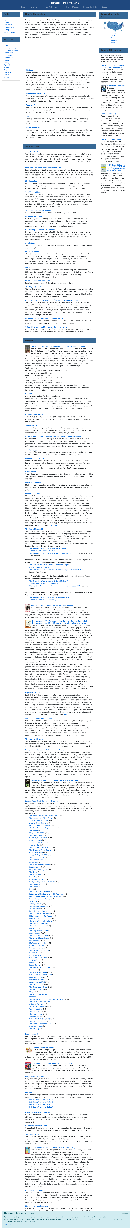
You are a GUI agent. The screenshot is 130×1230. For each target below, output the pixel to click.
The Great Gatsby (36, 874)
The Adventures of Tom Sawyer (41, 818)
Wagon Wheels (35, 1016)
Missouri (113, 43)
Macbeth (32, 928)
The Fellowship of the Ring (39, 865)
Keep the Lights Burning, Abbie (41, 911)
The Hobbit (33, 887)
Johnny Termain (35, 904)
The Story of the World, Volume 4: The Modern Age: (49, 597)
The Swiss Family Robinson (39, 1002)
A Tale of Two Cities (37, 1004)
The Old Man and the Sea (39, 950)
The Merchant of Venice (38, 936)
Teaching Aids (31, 105)
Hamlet (32, 877)
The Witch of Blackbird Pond (40, 1024)
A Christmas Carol (36, 843)
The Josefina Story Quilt (38, 906)
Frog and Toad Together (38, 869)
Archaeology (8, 58)
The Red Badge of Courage (39, 967)
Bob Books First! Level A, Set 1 (41, 1100)
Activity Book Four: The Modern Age (43, 600)
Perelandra (33, 962)
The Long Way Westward (38, 923)
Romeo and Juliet (36, 977)
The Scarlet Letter (36, 985)
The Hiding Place (35, 884)
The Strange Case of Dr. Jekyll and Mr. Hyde (46, 999)
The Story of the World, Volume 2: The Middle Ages (49, 565)
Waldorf (7, 65)
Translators (8, 55)
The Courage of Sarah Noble (40, 847)
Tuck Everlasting (35, 1009)
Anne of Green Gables (37, 823)
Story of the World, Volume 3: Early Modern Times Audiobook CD (54, 586)
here (39, 525)
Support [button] (105, 7)
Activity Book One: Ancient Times (42, 551)
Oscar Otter (33, 953)
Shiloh (31, 992)
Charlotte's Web (35, 840)
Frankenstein (34, 867)
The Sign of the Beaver (38, 994)
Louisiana (113, 38)
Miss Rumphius (35, 940)
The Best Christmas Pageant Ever (42, 828)
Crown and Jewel (36, 852)
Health (6, 60)
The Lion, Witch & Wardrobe (40, 914)
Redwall (32, 970)
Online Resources (33, 128)
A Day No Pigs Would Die (39, 855)
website (54, 525)
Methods (29, 70)
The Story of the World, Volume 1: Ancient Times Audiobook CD (53, 553)
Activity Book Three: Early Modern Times (45, 583)
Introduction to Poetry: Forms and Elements (46, 896)
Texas (114, 33)
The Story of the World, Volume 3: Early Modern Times (50, 581)
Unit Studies (8, 53)
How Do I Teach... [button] (72, 7)
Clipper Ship (34, 845)
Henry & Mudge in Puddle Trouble (42, 882)
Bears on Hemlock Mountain (40, 825)
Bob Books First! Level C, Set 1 (41, 1107)
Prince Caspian (35, 965)
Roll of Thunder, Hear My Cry (40, 975)
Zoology (7, 62)
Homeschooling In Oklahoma (65, 3)
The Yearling (34, 1029)
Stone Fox (33, 997)
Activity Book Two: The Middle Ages (43, 567)
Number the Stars (36, 948)
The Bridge (33, 830)
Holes (31, 889)
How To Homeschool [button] (53, 7)
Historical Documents (8, 76)
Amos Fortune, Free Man (38, 821)
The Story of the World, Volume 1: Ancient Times (48, 548)
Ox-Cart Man (34, 960)
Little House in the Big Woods (40, 916)
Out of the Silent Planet (38, 958)
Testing (29, 116)
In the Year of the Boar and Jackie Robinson (46, 894)
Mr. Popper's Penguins (37, 943)
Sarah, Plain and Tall (37, 982)
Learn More (8, 1224)
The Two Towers (35, 1014)
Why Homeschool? (11, 50)
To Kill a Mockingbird (37, 1007)
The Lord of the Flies (37, 926)
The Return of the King (38, 972)
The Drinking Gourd (36, 860)
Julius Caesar (34, 909)
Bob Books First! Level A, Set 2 (41, 1102)
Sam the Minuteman (37, 980)
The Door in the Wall (37, 857)
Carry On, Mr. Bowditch (38, 838)
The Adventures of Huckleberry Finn (43, 816)
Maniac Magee (35, 933)
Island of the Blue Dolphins (39, 899)
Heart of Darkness (36, 879)
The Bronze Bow (35, 835)
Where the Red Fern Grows (39, 1019)
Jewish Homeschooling (10, 46)
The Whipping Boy (36, 1021)
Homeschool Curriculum (36, 94)
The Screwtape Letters (38, 987)
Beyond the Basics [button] (90, 7)
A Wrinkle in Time (36, 1026)
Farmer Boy (33, 862)
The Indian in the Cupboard (39, 892)
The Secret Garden (36, 989)
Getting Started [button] (34, 7)
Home (23, 7)
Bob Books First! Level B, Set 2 (41, 1104)
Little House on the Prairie (39, 918)
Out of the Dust (35, 955)
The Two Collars (35, 1011)
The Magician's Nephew (38, 931)
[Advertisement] (59, 53)
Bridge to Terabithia (37, 833)
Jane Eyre (33, 901)
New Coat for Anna (36, 945)
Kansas (113, 35)
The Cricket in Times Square (40, 850)
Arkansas (113, 40)
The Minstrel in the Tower (39, 938)
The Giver (33, 872)
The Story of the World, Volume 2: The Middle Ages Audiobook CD (55, 570)
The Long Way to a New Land (40, 921)
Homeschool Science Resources (8, 69)
